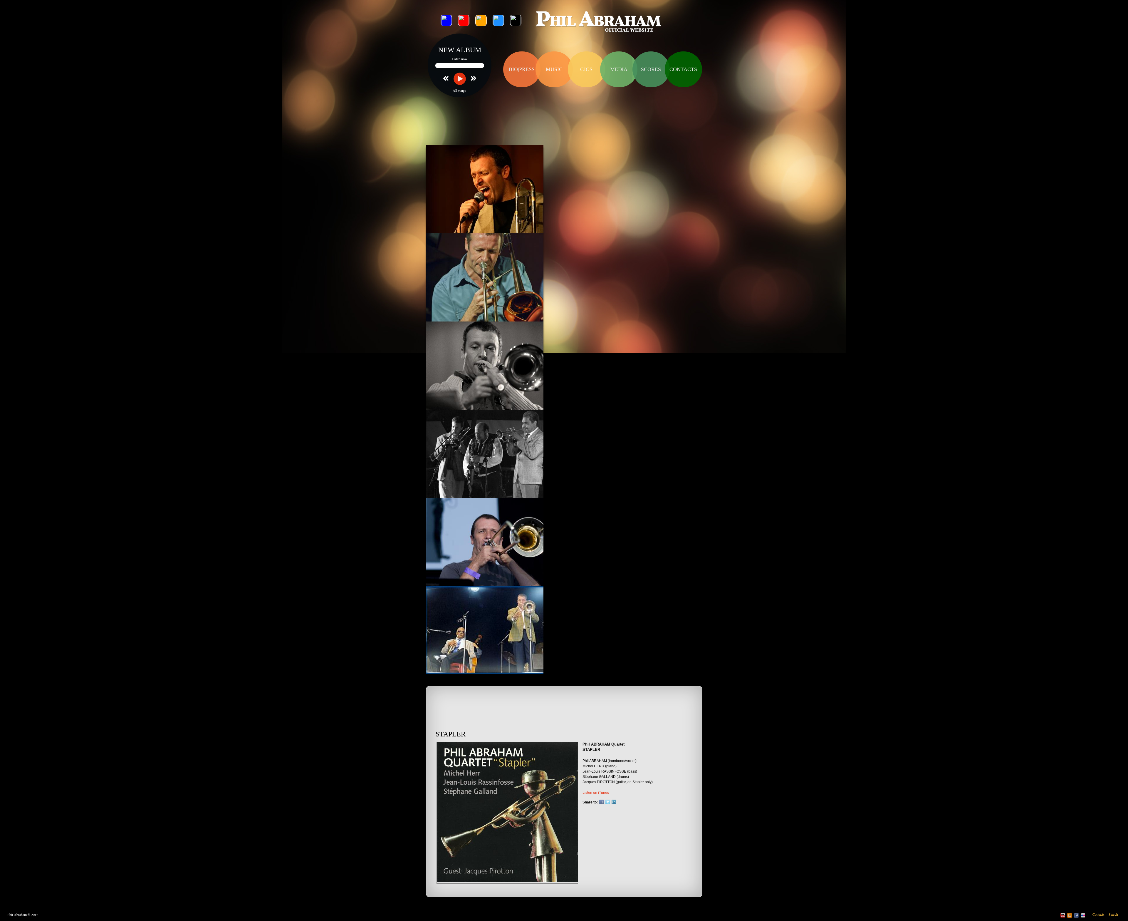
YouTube (1062, 915)
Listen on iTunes (596, 793)
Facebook (601, 802)
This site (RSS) (1069, 915)
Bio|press (522, 69)
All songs (459, 90)
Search (1113, 914)
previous (448, 78)
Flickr (1083, 915)
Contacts (683, 69)
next (471, 78)
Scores (651, 69)
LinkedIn (614, 802)
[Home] (599, 22)
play (460, 79)
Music (554, 69)
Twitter (607, 802)
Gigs (586, 69)
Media (618, 69)
